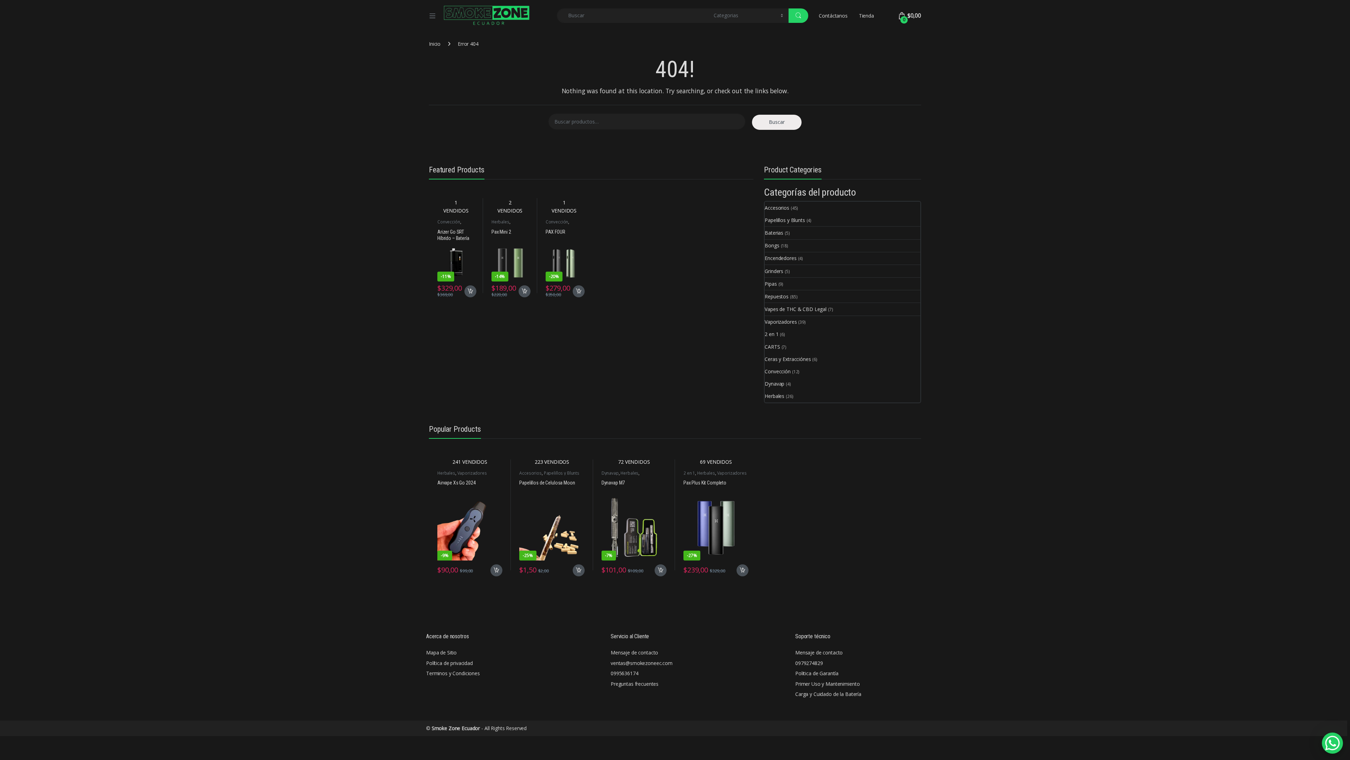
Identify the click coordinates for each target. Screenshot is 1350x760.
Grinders (774, 271)
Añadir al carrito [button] (469, 291)
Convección (448, 222)
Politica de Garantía (816, 673)
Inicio (435, 43)
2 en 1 (771, 334)
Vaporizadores (781, 321)
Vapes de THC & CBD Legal (796, 309)
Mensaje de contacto (634, 652)
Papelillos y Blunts (785, 220)
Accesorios (777, 207)
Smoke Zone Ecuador (456, 728)
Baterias (774, 232)
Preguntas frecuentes (634, 683)
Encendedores (780, 258)
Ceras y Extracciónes (788, 359)
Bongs (772, 245)
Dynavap (774, 383)
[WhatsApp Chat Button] (1332, 743)
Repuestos (777, 296)
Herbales (500, 222)
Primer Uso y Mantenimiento (827, 683)
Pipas (771, 283)
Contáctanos (833, 15)
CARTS (772, 346)
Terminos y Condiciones (453, 673)
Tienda (866, 15)
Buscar (777, 122)
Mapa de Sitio (441, 652)
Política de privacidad (449, 663)
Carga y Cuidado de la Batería (828, 694)
